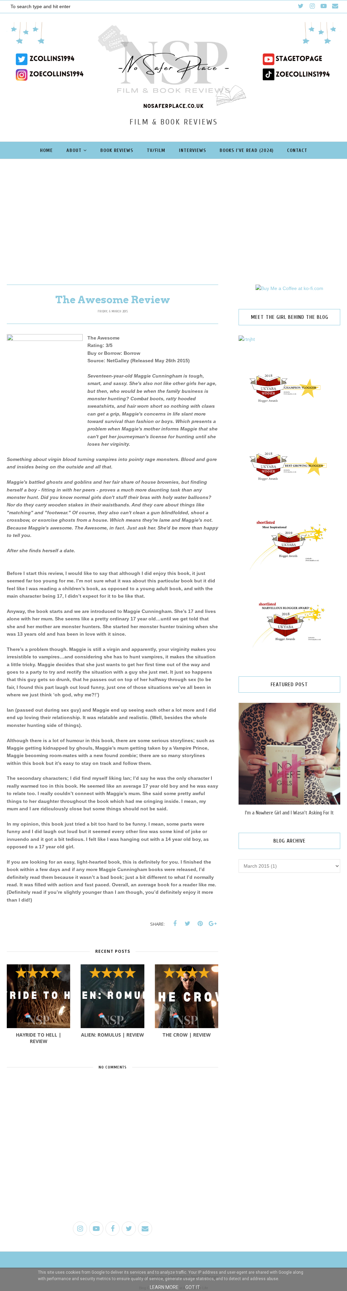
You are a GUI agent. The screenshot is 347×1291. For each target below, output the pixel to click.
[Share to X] (187, 923)
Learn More (164, 1287)
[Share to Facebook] (174, 923)
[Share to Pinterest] (200, 923)
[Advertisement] (173, 209)
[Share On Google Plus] (212, 923)
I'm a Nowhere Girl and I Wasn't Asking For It (289, 813)
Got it (192, 1287)
